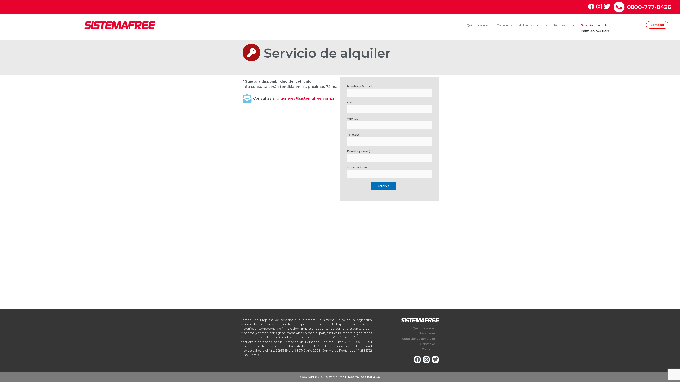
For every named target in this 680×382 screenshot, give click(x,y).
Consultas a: (264, 98)
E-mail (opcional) (358, 151)
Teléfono (353, 135)
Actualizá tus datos (533, 25)
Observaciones (357, 167)
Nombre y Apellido (360, 86)
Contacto (429, 349)
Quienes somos (478, 25)
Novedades (427, 333)
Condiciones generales (419, 338)
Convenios (504, 25)
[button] (657, 25)
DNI (350, 102)
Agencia (352, 118)
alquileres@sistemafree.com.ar (306, 98)
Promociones (564, 25)
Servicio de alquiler (595, 25)
